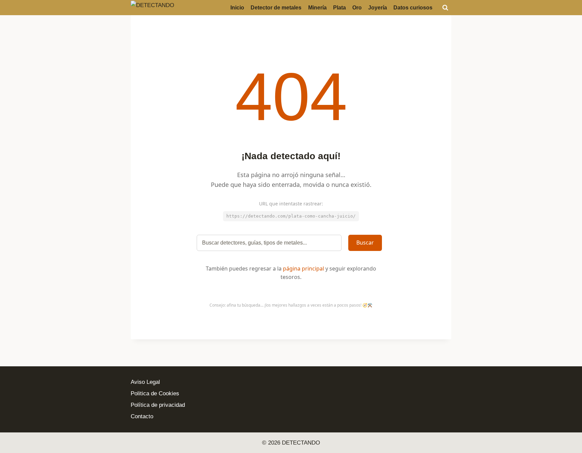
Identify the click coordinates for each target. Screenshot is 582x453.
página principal (303, 268)
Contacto (142, 416)
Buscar (365, 242)
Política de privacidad (158, 405)
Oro (357, 7)
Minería (317, 7)
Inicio (237, 7)
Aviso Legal (145, 382)
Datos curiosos (412, 7)
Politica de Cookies (155, 393)
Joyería (377, 7)
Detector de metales (276, 7)
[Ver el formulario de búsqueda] (445, 7)
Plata (339, 7)
